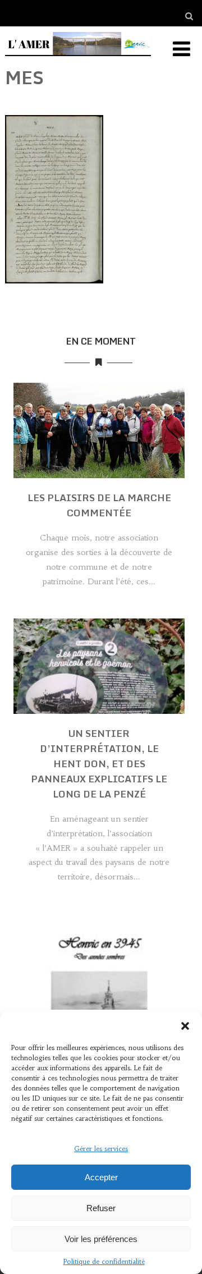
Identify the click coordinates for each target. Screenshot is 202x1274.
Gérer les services (101, 1148)
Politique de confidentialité (104, 1261)
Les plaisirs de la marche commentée (99, 505)
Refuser (101, 1208)
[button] (185, 1026)
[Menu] (181, 49)
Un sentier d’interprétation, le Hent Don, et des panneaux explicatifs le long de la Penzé (99, 763)
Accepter (101, 1177)
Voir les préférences (101, 1239)
